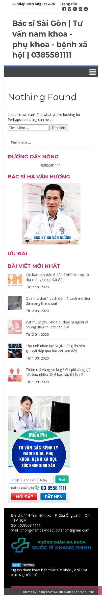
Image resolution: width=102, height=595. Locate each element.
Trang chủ (68, 3)
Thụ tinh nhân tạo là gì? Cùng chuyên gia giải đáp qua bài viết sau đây (55, 348)
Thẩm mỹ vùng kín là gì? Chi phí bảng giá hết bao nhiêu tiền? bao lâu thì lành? (58, 372)
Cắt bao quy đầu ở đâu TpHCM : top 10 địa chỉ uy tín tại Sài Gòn (57, 277)
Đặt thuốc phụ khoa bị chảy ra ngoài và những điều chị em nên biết (57, 324)
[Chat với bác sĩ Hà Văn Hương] (51, 213)
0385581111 (51, 165)
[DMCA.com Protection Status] (23, 564)
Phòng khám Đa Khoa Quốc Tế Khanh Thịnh (66, 592)
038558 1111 (30, 525)
